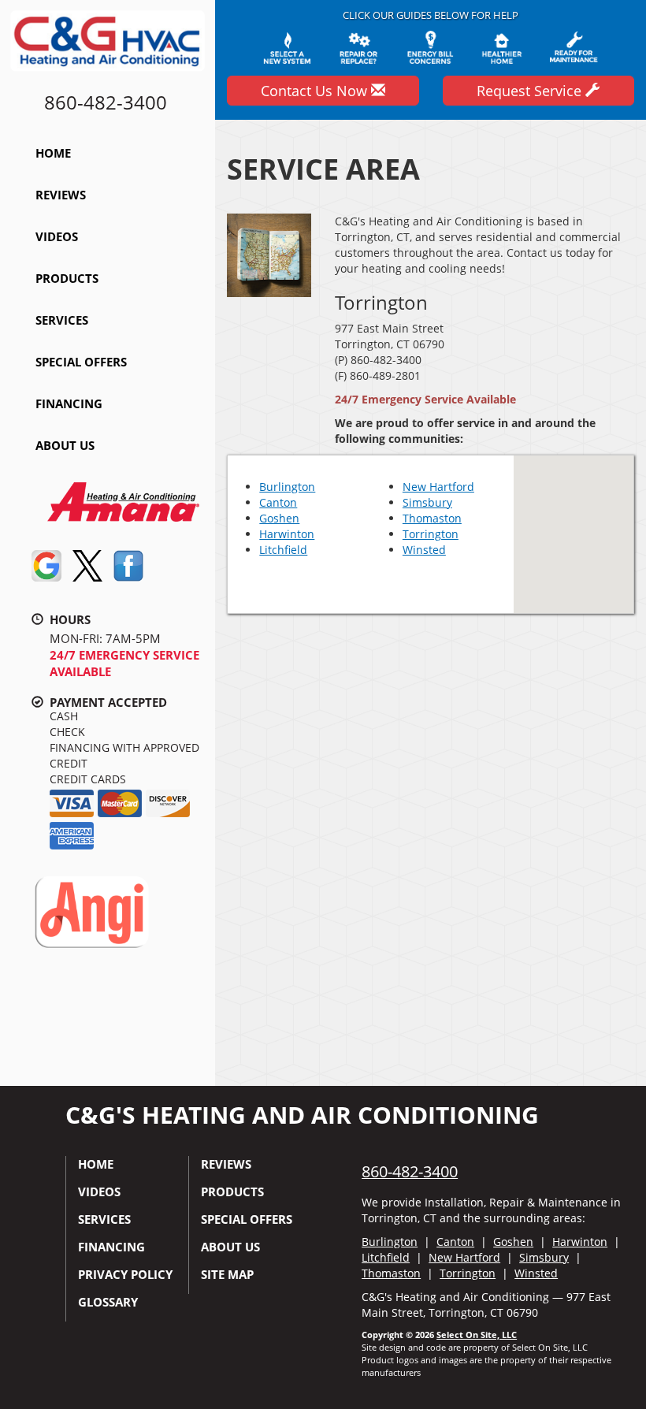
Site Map (227, 1274)
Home (53, 153)
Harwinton (286, 533)
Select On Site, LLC (476, 1334)
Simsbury (427, 502)
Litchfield (283, 549)
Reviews (60, 195)
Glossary (108, 1302)
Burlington (287, 486)
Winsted (424, 549)
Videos (56, 236)
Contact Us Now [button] (316, 90)
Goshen (279, 518)
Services (61, 320)
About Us (65, 445)
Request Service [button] (531, 90)
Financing (68, 403)
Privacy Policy (125, 1274)
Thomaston (432, 518)
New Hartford (438, 486)
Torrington (431, 533)
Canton (278, 502)
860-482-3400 (410, 1171)
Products (66, 278)
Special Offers (81, 362)
